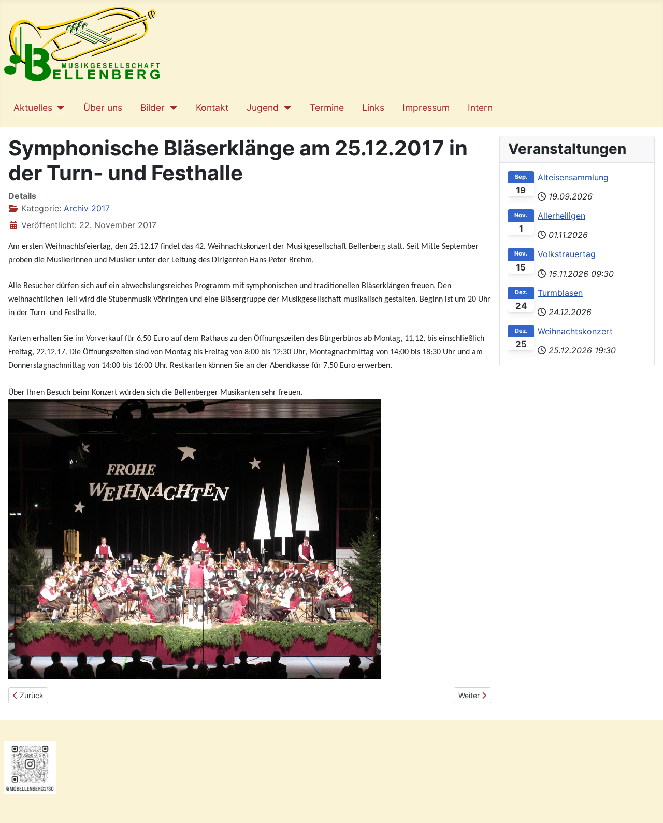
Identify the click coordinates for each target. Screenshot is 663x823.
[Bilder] (171, 108)
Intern (480, 107)
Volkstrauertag (567, 254)
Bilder (152, 107)
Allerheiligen (561, 215)
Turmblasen (560, 293)
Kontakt (212, 107)
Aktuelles (32, 107)
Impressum (426, 107)
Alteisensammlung (573, 177)
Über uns (102, 107)
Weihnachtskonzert (575, 331)
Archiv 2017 (87, 208)
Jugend (263, 107)
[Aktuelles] (58, 108)
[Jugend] (285, 108)
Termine (327, 107)
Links (373, 107)
